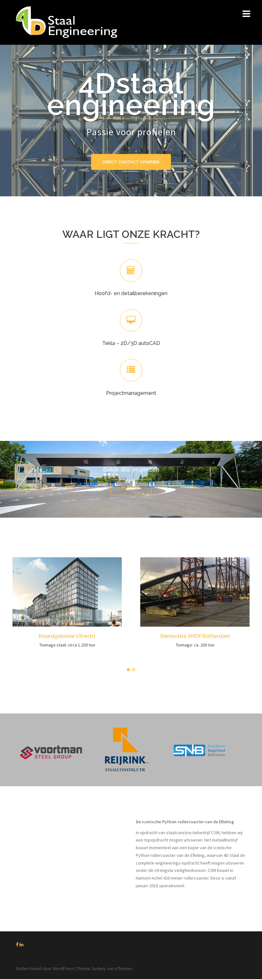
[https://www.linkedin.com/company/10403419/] (21, 944)
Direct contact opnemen (131, 162)
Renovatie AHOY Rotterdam (195, 636)
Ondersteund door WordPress (45, 968)
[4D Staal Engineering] (66, 22)
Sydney (99, 968)
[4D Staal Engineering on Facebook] (17, 944)
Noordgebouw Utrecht (67, 636)
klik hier (131, 487)
